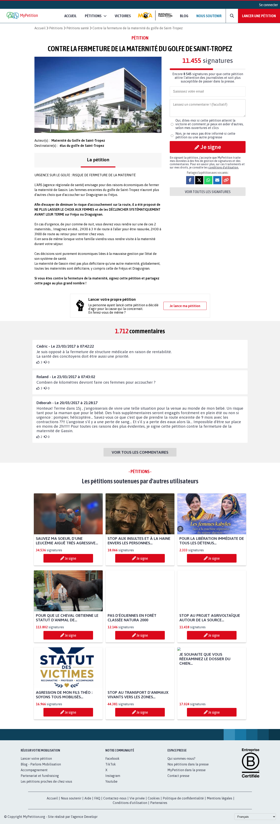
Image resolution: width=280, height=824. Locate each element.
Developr (91, 821)
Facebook (112, 763)
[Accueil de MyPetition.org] (22, 16)
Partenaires (158, 807)
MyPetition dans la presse (186, 774)
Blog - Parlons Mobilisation (41, 769)
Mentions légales (219, 803)
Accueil (70, 16)
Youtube (111, 786)
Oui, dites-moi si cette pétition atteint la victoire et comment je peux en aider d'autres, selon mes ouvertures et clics (209, 124)
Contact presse (178, 780)
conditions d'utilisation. (223, 167)
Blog (184, 16)
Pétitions (56, 28)
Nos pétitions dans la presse (188, 769)
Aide (87, 803)
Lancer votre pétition (36, 763)
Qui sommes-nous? (181, 763)
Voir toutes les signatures (208, 191)
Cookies (154, 803)
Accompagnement (34, 774)
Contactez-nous (114, 803)
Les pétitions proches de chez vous (46, 786)
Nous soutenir (209, 16)
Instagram (112, 780)
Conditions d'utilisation (130, 807)
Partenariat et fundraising (40, 780)
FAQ (97, 803)
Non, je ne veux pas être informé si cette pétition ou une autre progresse (205, 135)
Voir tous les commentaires (140, 452)
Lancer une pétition (259, 16)
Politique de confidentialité (183, 803)
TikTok (110, 769)
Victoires (123, 16)
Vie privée (137, 803)
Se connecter (268, 4)
